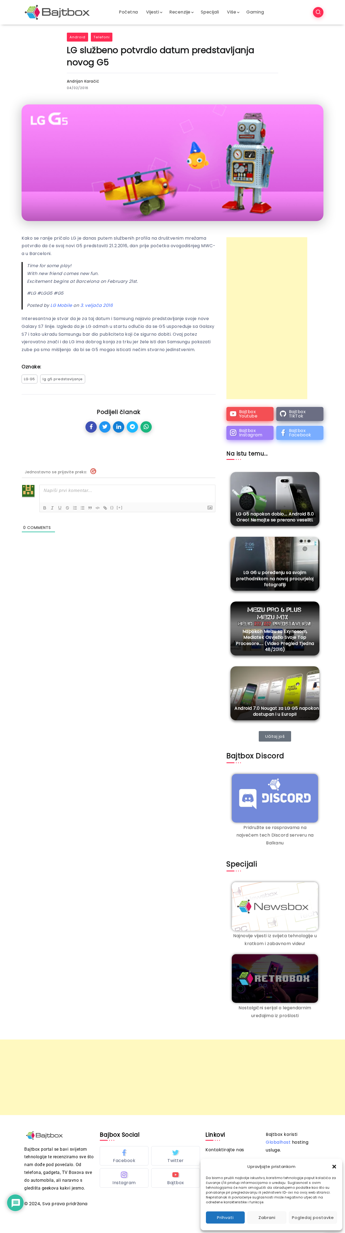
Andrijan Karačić (83, 81)
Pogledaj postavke (313, 1217)
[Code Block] (97, 508)
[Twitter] (175, 1155)
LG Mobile (61, 305)
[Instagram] (250, 433)
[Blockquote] (90, 508)
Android (77, 37)
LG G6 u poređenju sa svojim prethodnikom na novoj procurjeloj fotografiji (275, 578)
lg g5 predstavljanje (63, 379)
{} (112, 507)
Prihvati (225, 1217)
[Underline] (60, 508)
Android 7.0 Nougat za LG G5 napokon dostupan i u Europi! (276, 711)
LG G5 (29, 379)
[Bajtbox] (57, 12)
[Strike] (67, 508)
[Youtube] (250, 414)
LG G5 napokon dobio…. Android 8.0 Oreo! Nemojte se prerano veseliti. (275, 517)
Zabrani (266, 1217)
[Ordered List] (75, 508)
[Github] (300, 414)
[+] (120, 507)
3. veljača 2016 (96, 305)
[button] (334, 1166)
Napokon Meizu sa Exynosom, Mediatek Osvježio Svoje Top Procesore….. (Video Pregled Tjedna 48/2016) (275, 640)
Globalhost (278, 1142)
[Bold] (45, 508)
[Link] (105, 508)
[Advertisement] (266, 318)
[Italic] (52, 508)
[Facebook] (300, 433)
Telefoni (102, 37)
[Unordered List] (82, 508)
